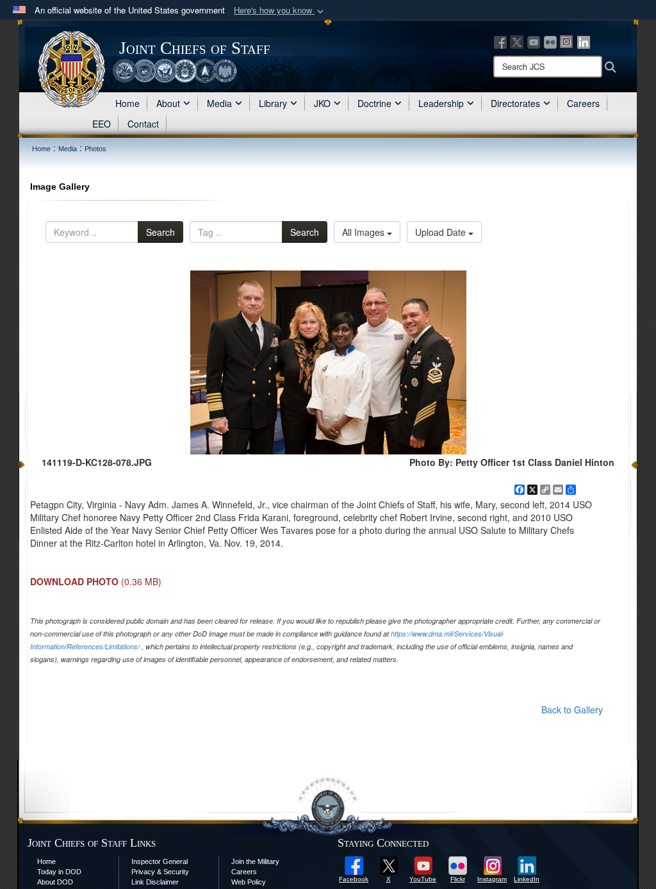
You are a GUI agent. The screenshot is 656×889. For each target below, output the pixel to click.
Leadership (441, 103)
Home (127, 103)
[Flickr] (550, 41)
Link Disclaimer (155, 882)
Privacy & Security (160, 872)
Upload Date (441, 232)
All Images (364, 232)
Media (219, 103)
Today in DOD (59, 872)
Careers (583, 103)
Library (273, 103)
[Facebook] (500, 41)
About (168, 103)
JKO (322, 103)
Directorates (515, 103)
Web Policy (248, 882)
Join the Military (255, 861)
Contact (143, 123)
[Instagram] (567, 41)
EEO (101, 123)
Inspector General (159, 861)
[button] (280, 10)
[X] (517, 41)
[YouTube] (534, 41)
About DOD (55, 882)
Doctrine (374, 103)
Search (160, 232)
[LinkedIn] (584, 41)
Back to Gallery (572, 709)
